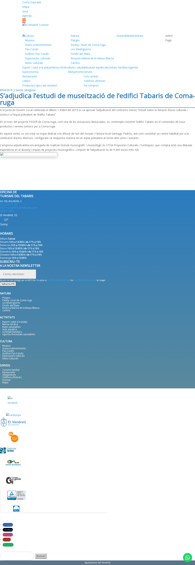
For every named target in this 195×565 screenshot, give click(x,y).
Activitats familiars (12, 331)
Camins (75, 63)
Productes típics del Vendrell (39, 85)
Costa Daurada (31, 2)
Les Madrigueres (81, 49)
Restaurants (29, 76)
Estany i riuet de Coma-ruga (17, 300)
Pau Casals (31, 49)
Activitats (137, 35)
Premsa (6, 380)
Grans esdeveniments (38, 45)
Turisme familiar (11, 369)
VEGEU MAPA (7, 211)
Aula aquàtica (9, 329)
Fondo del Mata (80, 54)
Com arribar (91, 76)
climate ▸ (14, 229)
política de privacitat (58, 280)
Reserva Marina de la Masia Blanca (92, 58)
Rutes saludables (11, 327)
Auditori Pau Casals (37, 54)
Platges (75, 40)
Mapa (25, 7)
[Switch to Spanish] (97, 21)
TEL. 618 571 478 (9, 204)
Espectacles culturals (37, 58)
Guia (25, 11)
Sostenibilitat (124, 35)
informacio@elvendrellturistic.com (18, 207)
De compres (91, 85)
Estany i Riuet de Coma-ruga (88, 45)
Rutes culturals (34, 63)
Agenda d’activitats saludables (18, 334)
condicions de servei (85, 280)
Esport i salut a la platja (14, 321)
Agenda (27, 15)
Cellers (26, 81)
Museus (30, 40)
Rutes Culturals (10, 358)
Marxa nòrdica (10, 324)
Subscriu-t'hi (8, 284)
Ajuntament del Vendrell (97, 562)
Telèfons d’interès (94, 81)
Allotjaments (76, 72)
